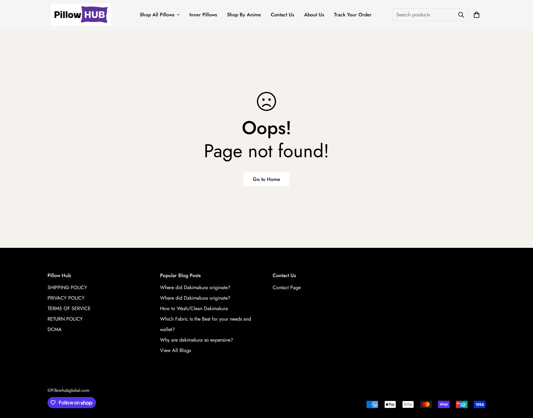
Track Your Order (353, 14)
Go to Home (266, 179)
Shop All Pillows (157, 14)
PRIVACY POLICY (66, 297)
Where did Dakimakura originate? (195, 287)
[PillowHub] (81, 15)
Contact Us (282, 14)
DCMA (55, 329)
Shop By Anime (244, 14)
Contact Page (287, 287)
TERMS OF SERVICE (69, 308)
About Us (314, 14)
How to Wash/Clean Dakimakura (194, 308)
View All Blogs (175, 350)
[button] (476, 15)
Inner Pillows (203, 14)
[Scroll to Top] (521, 384)
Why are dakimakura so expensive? (196, 339)
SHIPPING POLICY (67, 287)
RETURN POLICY (65, 318)
